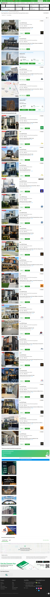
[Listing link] (23, 27)
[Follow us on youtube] (41, 589)
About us (1, 582)
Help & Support (2, 586)
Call (28, 33)
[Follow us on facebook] (37, 589)
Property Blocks (10, 0)
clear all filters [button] (9, 15)
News (13, 583)
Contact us (2, 583)
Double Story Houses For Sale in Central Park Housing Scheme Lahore (36, 556)
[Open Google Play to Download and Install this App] (46, 562)
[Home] (1, 0)
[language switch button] (44, 1)
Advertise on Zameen (3, 587)
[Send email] (20, 49)
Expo (13, 586)
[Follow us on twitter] (37, 591)
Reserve (24, 63)
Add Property (14, 588)
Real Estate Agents (15, 587)
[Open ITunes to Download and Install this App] (39, 562)
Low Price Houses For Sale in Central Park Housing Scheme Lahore (12, 556)
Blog (13, 582)
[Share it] (16, 49)
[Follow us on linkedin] (39, 591)
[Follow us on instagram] (39, 589)
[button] (3, 6)
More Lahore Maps (46, 540)
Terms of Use (2, 588)
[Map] (15, 49)
